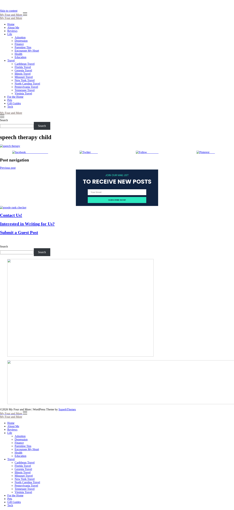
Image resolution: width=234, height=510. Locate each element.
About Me (13, 27)
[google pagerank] (13, 207)
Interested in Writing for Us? (27, 224)
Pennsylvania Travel (26, 86)
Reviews (12, 30)
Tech (10, 106)
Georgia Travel (23, 70)
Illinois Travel (23, 73)
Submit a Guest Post (19, 232)
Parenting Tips (23, 47)
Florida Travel (23, 67)
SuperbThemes (67, 409)
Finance (19, 44)
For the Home (15, 96)
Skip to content (8, 10)
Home (10, 24)
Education (20, 57)
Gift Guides (14, 103)
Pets (9, 100)
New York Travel (25, 80)
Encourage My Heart (27, 50)
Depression (21, 40)
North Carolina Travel (27, 83)
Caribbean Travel (25, 63)
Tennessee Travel (25, 90)
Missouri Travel (24, 77)
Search (4, 120)
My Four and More (11, 18)
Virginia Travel (23, 93)
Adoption (20, 37)
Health (18, 53)
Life (9, 34)
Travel (11, 60)
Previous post (8, 167)
